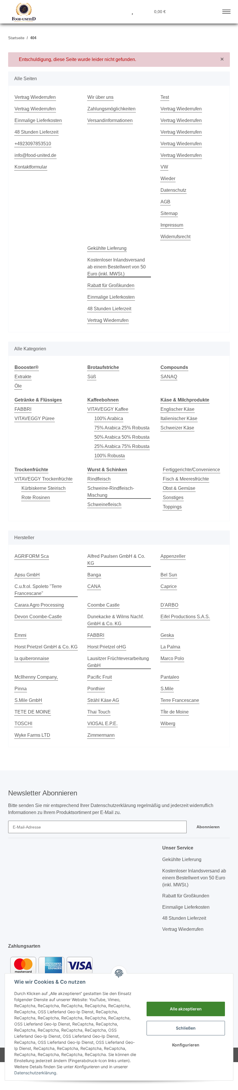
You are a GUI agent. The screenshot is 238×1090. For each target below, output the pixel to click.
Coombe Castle (103, 605)
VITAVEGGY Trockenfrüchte (44, 478)
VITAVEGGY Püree (35, 418)
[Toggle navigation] (226, 10)
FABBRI (23, 409)
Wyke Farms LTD (32, 735)
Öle (18, 385)
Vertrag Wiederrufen (35, 97)
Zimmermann (101, 735)
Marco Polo (172, 658)
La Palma (170, 646)
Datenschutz (173, 190)
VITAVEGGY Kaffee (107, 409)
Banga (94, 574)
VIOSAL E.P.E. (102, 723)
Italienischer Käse (179, 418)
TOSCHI (23, 723)
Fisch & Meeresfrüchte (186, 478)
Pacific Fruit (99, 677)
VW (164, 166)
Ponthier (96, 688)
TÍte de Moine (175, 711)
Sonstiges (173, 497)
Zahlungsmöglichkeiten (111, 108)
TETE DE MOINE (33, 711)
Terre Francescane (180, 700)
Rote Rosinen (35, 497)
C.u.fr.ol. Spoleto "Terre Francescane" (38, 590)
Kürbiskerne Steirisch (43, 488)
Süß (91, 376)
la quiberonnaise (32, 658)
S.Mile (167, 688)
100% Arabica (108, 418)
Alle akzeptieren (186, 1008)
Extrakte (23, 376)
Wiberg (168, 723)
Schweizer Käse (177, 427)
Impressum (172, 225)
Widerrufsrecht (175, 236)
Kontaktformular (31, 166)
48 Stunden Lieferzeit (36, 132)
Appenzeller (173, 556)
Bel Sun (169, 574)
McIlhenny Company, (36, 677)
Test (165, 97)
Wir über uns (100, 97)
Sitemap (169, 213)
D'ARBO (169, 605)
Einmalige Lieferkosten (38, 120)
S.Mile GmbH (28, 700)
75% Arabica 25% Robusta (121, 427)
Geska (167, 635)
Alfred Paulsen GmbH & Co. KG (116, 560)
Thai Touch (98, 711)
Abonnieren (208, 826)
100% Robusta (109, 455)
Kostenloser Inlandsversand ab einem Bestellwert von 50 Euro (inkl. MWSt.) (116, 266)
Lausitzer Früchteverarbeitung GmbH (118, 662)
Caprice (169, 586)
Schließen (186, 1028)
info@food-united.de (35, 155)
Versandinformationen (110, 120)
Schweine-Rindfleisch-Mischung (110, 492)
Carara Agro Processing (39, 605)
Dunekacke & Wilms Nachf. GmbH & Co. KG (115, 620)
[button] (104, 11)
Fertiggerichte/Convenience (191, 469)
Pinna (21, 688)
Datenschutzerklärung (35, 1072)
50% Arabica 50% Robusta (121, 437)
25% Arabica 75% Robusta (121, 446)
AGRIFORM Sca (32, 556)
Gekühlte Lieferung (107, 248)
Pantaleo (170, 677)
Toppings (172, 506)
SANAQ (169, 376)
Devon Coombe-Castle (38, 616)
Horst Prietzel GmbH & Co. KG (46, 646)
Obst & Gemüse (179, 488)
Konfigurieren (185, 1044)
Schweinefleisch (104, 504)
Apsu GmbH (27, 574)
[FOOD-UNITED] (21, 12)
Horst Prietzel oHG (106, 646)
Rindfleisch (99, 478)
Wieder (168, 178)
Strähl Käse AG (103, 700)
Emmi (20, 635)
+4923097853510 (33, 143)
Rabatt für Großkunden (110, 285)
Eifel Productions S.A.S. (185, 616)
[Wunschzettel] (132, 11)
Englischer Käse (177, 409)
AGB (165, 201)
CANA (94, 586)
